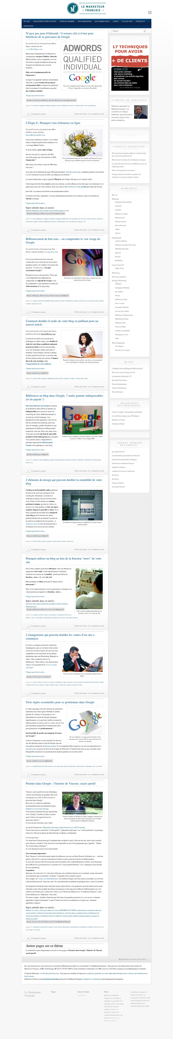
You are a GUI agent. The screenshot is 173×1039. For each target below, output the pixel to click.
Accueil (26, 21)
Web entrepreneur (118, 343)
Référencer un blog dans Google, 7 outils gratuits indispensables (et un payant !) (64, 397)
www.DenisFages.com (34, 49)
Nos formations (84, 21)
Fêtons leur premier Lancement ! (123, 170)
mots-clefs (56, 766)
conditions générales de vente (97, 973)
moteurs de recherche (71, 460)
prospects (66, 378)
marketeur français (118, 467)
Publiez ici (140, 21)
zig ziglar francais (118, 451)
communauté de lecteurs (63, 615)
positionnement (71, 766)
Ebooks (117, 296)
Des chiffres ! (119, 292)
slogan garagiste (118, 483)
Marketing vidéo (120, 323)
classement (36, 927)
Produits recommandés (122, 331)
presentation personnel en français (124, 459)
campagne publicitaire (62, 219)
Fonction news (31, 606)
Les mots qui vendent (122, 311)
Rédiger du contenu (47, 609)
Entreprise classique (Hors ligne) (125, 245)
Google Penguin (59, 460)
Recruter (118, 257)
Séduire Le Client (118, 420)
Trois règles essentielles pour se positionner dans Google (60, 702)
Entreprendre (116, 238)
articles (41, 615)
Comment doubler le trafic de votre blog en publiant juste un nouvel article (62, 322)
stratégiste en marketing (92, 979)
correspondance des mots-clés (78, 219)
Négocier (118, 253)
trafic (86, 378)
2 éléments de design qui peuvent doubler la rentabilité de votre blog (64, 481)
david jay (115, 475)
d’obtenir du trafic (77, 186)
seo (67, 221)
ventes (80, 685)
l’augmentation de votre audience (38, 363)
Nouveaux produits (119, 276)
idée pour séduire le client (49, 910)
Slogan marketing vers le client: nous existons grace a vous (47, 210)
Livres (115, 21)
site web (65, 618)
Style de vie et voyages (122, 350)
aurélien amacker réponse (81, 916)
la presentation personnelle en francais (126, 455)
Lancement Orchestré (122, 307)
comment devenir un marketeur (123, 471)
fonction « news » (31, 618)
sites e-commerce (40, 685)
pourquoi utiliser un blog (58, 603)
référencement (79, 105)
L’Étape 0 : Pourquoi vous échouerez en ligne (53, 123)
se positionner (83, 927)
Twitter (117, 229)
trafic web (32, 930)
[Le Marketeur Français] (86, 8)
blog (34, 219)
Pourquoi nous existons (125, 973)
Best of (114, 195)
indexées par (73, 172)
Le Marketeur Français (33, 993)
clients (56, 378)
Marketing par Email (121, 319)
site (61, 618)
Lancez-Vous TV (38, 922)
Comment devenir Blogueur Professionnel (127, 368)
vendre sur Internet (72, 685)
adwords (35, 105)
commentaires (52, 615)
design (44, 541)
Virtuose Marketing (119, 388)
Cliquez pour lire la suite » (35, 95)
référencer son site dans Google (37, 808)
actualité (35, 615)
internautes (40, 618)
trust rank (99, 766)
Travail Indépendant (119, 384)
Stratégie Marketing (55, 100)
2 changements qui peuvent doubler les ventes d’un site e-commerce (60, 636)
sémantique (89, 766)
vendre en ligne (54, 685)
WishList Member (67, 21)
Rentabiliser (119, 260)
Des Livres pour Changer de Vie (123, 372)
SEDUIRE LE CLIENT (68, 910)
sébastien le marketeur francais (123, 463)
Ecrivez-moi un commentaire (89, 114)
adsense (35, 301)
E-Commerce (38, 677)
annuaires (36, 460)
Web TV (117, 233)
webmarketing (92, 105)
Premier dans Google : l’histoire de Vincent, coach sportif (60, 783)
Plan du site (127, 21)
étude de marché (91, 219)
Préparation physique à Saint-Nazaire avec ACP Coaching (64, 827)
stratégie (79, 221)
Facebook (118, 206)
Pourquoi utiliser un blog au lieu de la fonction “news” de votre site (63, 560)
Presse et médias (120, 327)
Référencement (45, 213)
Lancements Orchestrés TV (121, 376)
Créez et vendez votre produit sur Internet (127, 412)
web (86, 105)
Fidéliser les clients (121, 299)
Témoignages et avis (121, 334)
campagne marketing (45, 105)
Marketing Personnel (121, 249)
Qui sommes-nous (102, 21)
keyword (41, 766)
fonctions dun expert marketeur (37, 603)
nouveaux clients (72, 682)
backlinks (47, 301)
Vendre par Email (118, 423)
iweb (55, 927)
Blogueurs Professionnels (123, 202)
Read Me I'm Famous (119, 380)
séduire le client (78, 301)
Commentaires (38, 114)
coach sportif (44, 927)
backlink (35, 766)
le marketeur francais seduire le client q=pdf (56, 916)
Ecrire (61, 378)
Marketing (65, 105)
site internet (72, 221)
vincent (38, 930)
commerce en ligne (42, 682)
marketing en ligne (61, 682)
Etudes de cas (119, 268)
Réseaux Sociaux (55, 296)
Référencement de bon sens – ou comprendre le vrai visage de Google (63, 240)
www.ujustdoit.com (50, 252)
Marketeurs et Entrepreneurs (124, 315)
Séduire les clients (32, 910)
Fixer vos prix (119, 303)
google (54, 105)
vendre (28, 304)
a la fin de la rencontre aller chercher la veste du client (55, 913)
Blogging (37, 213)
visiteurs (75, 618)
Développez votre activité (45, 21)
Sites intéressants (120, 225)
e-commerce (52, 682)
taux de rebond (99, 301)
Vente (117, 338)
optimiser (80, 460)
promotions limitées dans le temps (94, 682)
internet (59, 105)
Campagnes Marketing (41, 100)
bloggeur (44, 378)
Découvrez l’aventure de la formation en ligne (128, 159)
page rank (63, 766)
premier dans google (63, 927)
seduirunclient (82, 910)
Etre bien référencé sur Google (37, 405)
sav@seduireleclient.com (49, 973)
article (35, 378)
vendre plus (35, 304)
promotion (81, 682)
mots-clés (71, 105)
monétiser (118, 210)
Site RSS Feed (82, 995)
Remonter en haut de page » (133, 959)
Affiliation (28, 26)
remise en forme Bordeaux (48, 878)
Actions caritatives (121, 241)
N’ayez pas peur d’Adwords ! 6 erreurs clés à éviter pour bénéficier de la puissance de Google (59, 35)
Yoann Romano (117, 392)
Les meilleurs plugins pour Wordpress (125, 416)
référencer (56, 618)
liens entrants (48, 766)
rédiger (73, 378)
